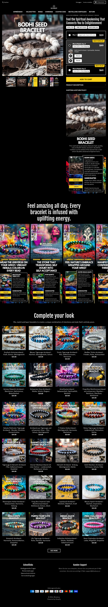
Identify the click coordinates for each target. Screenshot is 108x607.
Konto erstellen (87, 2)
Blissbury (57, 597)
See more (54, 551)
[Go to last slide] (3, 82)
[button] (86, 35)
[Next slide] (61, 82)
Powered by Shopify (54, 599)
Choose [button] (78, 56)
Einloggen (79, 2)
